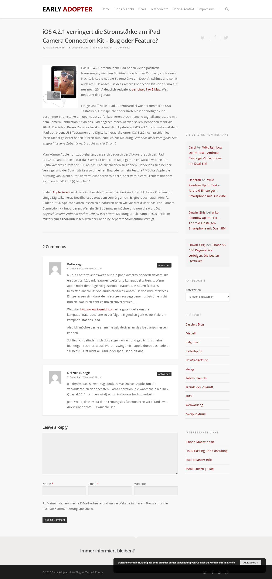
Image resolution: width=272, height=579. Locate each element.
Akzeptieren (250, 562)
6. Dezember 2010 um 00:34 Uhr (84, 268)
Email (93, 484)
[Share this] (215, 38)
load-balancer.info (199, 460)
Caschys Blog (195, 324)
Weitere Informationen (222, 562)
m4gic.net (193, 342)
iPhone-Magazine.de (200, 442)
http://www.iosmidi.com (97, 309)
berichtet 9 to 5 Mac (146, 89)
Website (140, 484)
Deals (142, 9)
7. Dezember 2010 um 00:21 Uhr (84, 377)
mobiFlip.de (194, 351)
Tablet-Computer (102, 47)
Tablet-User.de (196, 378)
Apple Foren (61, 192)
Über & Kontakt (183, 9)
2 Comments (123, 47)
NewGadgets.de (197, 360)
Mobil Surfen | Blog (200, 469)
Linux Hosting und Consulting (207, 451)
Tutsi (189, 396)
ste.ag (190, 369)
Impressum (206, 9)
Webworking (194, 405)
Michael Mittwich (55, 47)
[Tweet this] (225, 38)
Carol (192, 147)
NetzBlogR (74, 373)
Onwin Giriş (197, 212)
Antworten (164, 265)
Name (48, 484)
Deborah (195, 180)
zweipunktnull (196, 414)
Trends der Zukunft (199, 387)
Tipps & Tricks (124, 9)
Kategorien (193, 290)
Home (106, 9)
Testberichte (159, 9)
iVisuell (191, 333)
